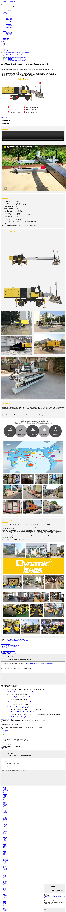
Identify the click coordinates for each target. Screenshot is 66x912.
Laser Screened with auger (6, 652)
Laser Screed (8, 14)
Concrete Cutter (9, 18)
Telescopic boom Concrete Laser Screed (9, 653)
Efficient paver (4, 647)
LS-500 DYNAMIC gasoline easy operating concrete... (20, 691)
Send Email (3, 748)
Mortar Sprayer (9, 27)
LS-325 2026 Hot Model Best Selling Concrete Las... (19, 717)
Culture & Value (9, 33)
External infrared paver (5, 648)
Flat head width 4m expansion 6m (7, 649)
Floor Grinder (8, 20)
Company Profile (9, 32)
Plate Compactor (9, 25)
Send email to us (4, 117)
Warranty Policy (6, 38)
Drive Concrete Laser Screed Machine (8, 646)
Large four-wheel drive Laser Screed (8, 651)
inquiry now (3, 728)
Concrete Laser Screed (5, 644)
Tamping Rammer (9, 26)
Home (4, 12)
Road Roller (8, 24)
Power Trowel (8, 17)
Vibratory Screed (9, 15)
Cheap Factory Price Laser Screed (7, 642)
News (4, 28)
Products (5, 13)
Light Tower (8, 22)
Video (4, 29)
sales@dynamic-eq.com (8, 9)
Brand (4, 31)
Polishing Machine (9, 21)
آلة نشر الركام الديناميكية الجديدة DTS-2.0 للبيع (18, 696)
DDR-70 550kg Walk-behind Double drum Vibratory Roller (15, 640)
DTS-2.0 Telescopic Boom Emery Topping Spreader (19, 707)
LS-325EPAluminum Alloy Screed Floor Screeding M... (20, 711)
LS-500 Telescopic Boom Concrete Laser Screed (15, 639)
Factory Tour (8, 34)
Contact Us (5, 39)
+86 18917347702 (7, 10)
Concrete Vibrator (9, 19)
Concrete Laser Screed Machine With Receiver (10, 645)
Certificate (8, 35)
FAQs (7, 36)
